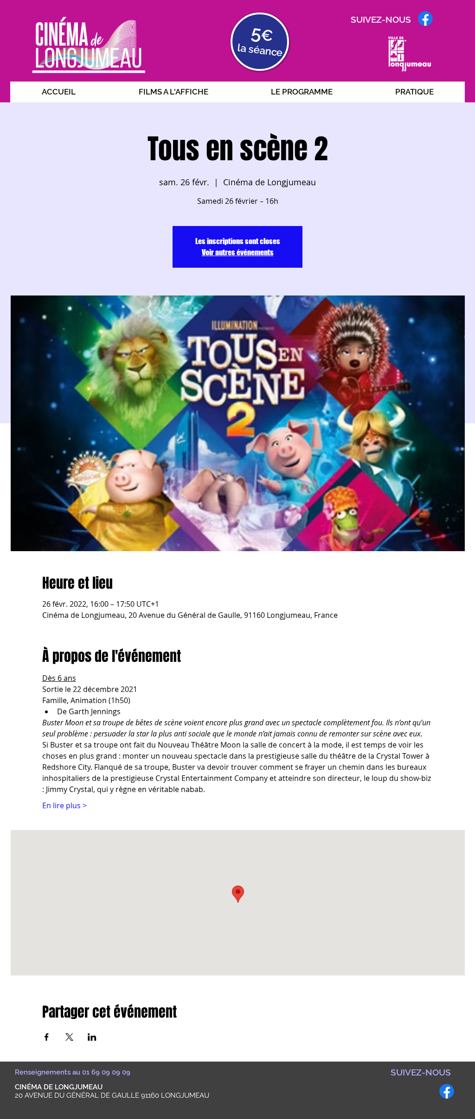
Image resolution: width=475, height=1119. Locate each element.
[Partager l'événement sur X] (69, 1037)
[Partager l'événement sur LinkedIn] (92, 1037)
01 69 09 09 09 (106, 1072)
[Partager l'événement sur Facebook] (46, 1037)
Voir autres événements (238, 252)
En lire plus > (64, 805)
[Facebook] (425, 18)
